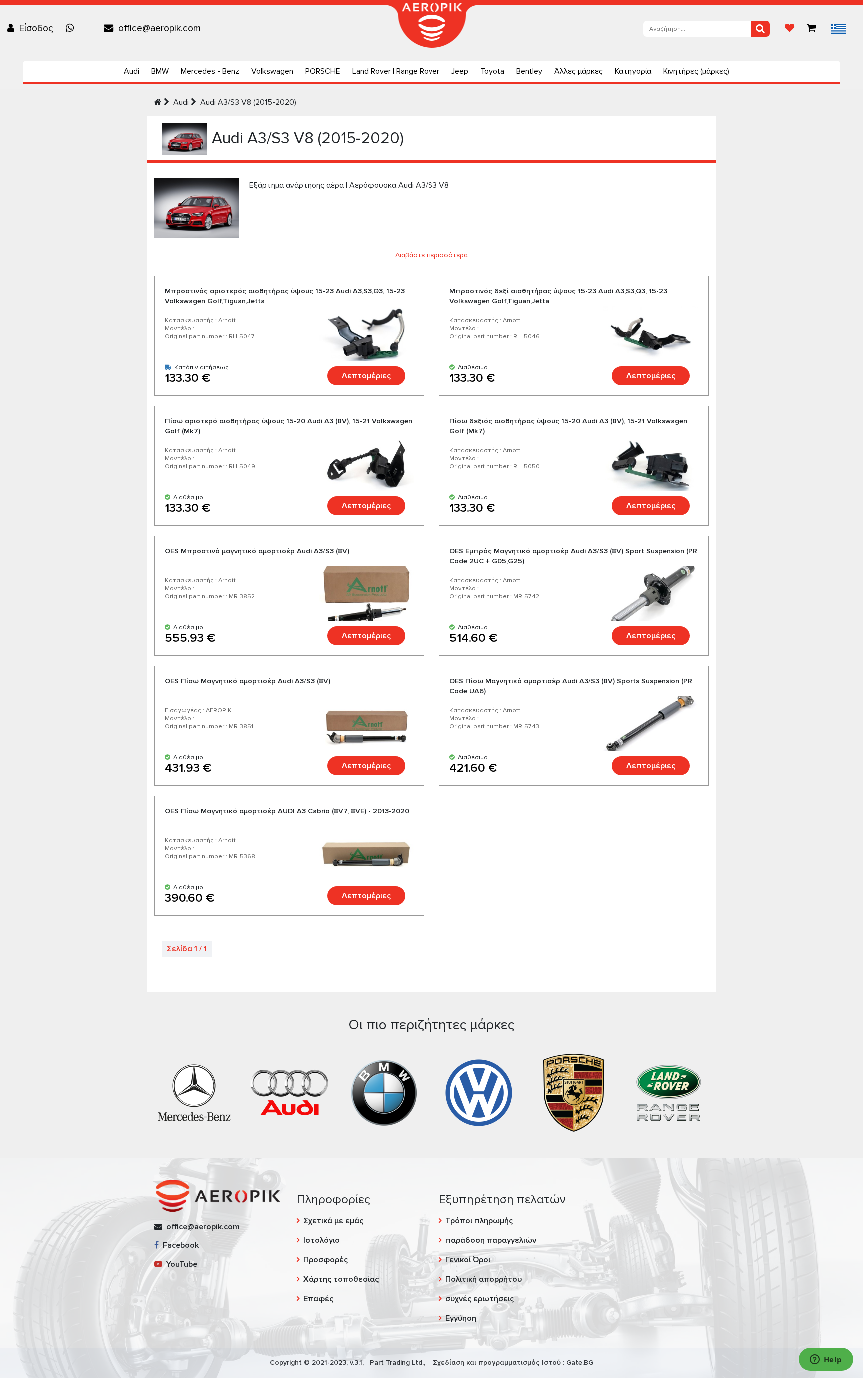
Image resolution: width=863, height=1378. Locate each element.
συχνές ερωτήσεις (479, 1299)
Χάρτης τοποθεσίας (341, 1279)
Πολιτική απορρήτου (483, 1279)
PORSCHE (322, 71)
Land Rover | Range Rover (395, 71)
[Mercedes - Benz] (194, 1092)
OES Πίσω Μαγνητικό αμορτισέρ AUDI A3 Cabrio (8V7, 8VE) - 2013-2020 (287, 811)
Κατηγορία (633, 71)
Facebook (179, 1245)
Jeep (459, 71)
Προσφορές (325, 1260)
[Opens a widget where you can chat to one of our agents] (825, 1360)
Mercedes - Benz (210, 71)
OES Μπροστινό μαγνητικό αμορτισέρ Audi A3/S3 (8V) (257, 551)
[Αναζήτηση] (760, 29)
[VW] (479, 1092)
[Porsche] (574, 1092)
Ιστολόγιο (321, 1241)
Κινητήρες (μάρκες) (696, 71)
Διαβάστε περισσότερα (431, 255)
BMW (160, 71)
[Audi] (289, 1092)
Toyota (492, 71)
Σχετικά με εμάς (333, 1221)
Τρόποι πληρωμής (479, 1221)
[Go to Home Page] (158, 103)
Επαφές (318, 1299)
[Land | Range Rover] (669, 1092)
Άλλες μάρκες (578, 71)
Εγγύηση (460, 1319)
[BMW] (384, 1092)
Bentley (529, 71)
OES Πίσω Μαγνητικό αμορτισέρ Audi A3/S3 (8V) (247, 681)
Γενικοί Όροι (467, 1260)
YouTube (179, 1265)
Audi (131, 71)
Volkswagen (272, 71)
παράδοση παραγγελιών (490, 1241)
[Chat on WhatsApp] (72, 28)
